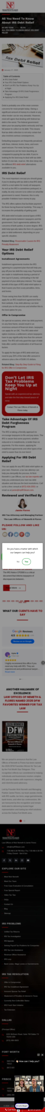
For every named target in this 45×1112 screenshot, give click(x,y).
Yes (26, 561)
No (18, 561)
